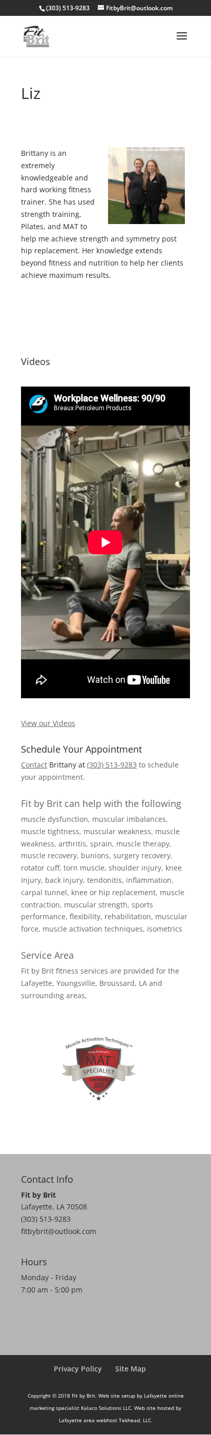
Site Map (130, 1368)
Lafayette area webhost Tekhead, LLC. (106, 1420)
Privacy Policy (78, 1368)
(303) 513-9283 (112, 765)
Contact (34, 765)
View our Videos (48, 723)
